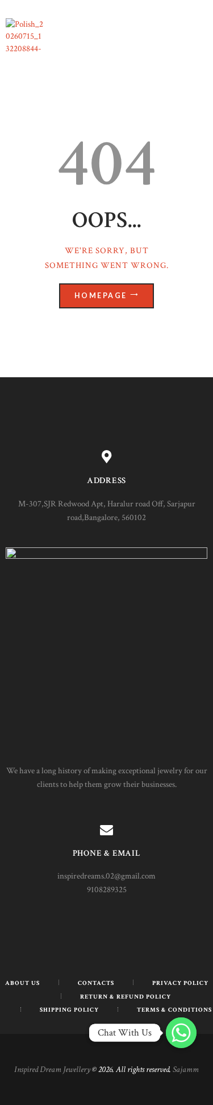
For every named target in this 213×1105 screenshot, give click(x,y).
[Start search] (198, 378)
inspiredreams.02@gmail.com (106, 876)
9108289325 (107, 889)
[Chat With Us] (181, 1032)
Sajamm (186, 1069)
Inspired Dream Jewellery (52, 1069)
